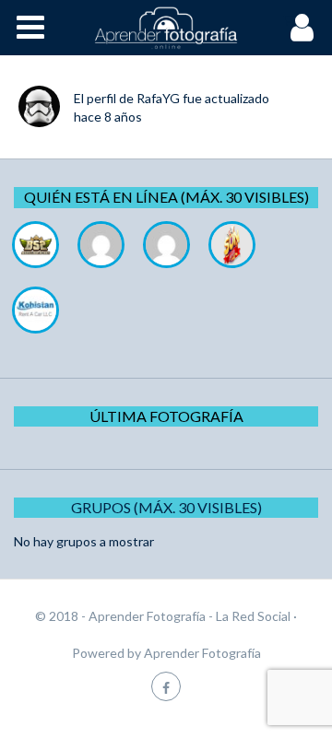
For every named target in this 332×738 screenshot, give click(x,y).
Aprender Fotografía (202, 653)
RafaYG (158, 98)
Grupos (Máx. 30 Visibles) (166, 507)
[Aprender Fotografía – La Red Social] (166, 27)
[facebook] (166, 686)
